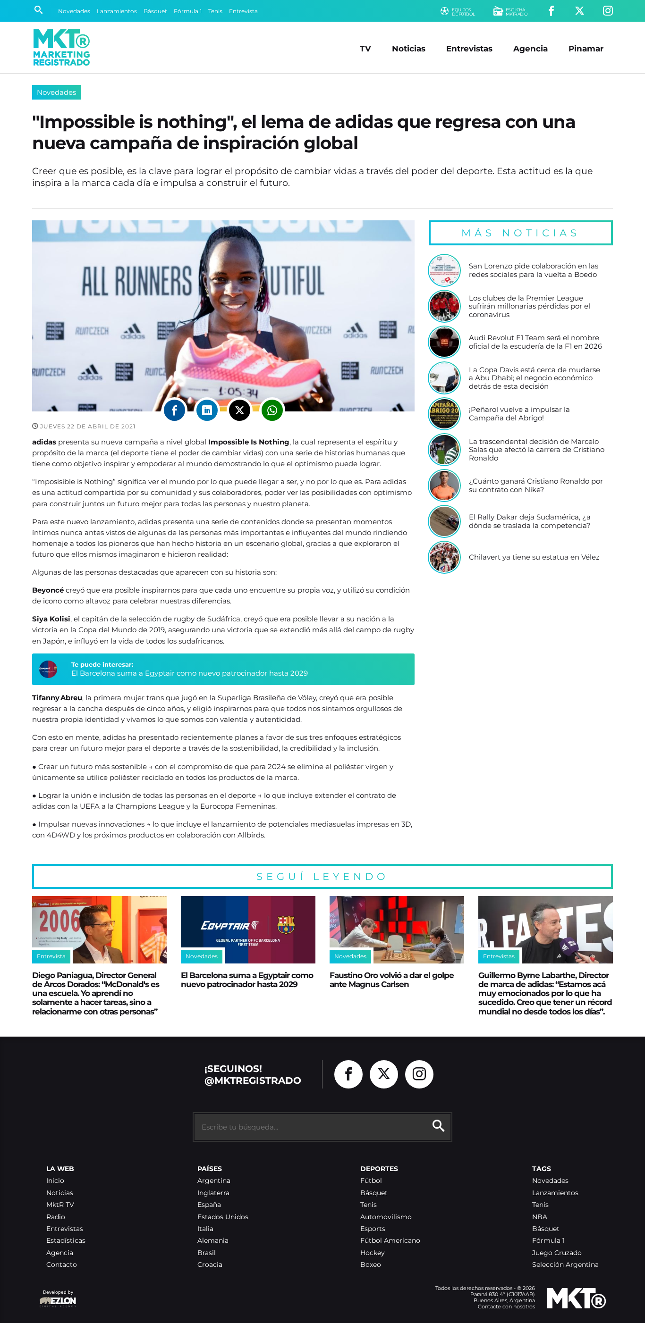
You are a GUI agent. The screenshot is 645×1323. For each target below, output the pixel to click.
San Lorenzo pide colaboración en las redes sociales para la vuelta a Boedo (533, 270)
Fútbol (371, 1180)
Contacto (61, 1264)
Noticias (408, 48)
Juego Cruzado (557, 1252)
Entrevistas (469, 48)
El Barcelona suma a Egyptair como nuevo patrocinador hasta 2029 (189, 673)
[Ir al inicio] (61, 47)
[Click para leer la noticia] (444, 270)
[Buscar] (38, 10)
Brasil (206, 1252)
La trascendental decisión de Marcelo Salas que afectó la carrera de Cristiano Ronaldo (536, 449)
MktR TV (60, 1204)
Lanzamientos (117, 11)
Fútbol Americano (390, 1240)
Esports (372, 1228)
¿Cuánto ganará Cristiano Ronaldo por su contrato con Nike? (536, 485)
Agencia (530, 48)
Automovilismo (386, 1217)
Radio (55, 1217)
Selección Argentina (565, 1264)
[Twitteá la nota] (240, 410)
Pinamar (586, 48)
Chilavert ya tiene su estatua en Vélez (534, 557)
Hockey (372, 1252)
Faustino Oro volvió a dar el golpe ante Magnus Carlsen (392, 979)
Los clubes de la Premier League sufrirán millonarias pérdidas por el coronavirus (529, 306)
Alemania (213, 1240)
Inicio (55, 1180)
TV (365, 48)
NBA (539, 1217)
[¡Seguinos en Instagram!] (608, 11)
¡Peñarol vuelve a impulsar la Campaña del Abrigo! (519, 413)
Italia (205, 1228)
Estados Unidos (222, 1217)
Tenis (215, 11)
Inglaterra (213, 1193)
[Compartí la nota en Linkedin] (207, 410)
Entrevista (243, 11)
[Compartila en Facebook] (174, 410)
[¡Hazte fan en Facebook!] (551, 11)
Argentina (213, 1180)
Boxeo (370, 1264)
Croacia (209, 1264)
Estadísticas (65, 1240)
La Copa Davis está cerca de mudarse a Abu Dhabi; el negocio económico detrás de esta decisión (534, 378)
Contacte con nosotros (506, 1306)
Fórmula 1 (188, 11)
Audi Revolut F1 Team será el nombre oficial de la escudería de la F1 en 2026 (535, 342)
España (209, 1204)
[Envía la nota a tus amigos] (272, 410)
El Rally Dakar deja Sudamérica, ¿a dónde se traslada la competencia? (530, 521)
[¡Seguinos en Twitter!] (580, 11)
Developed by (56, 1297)
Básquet (155, 11)
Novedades (74, 11)
